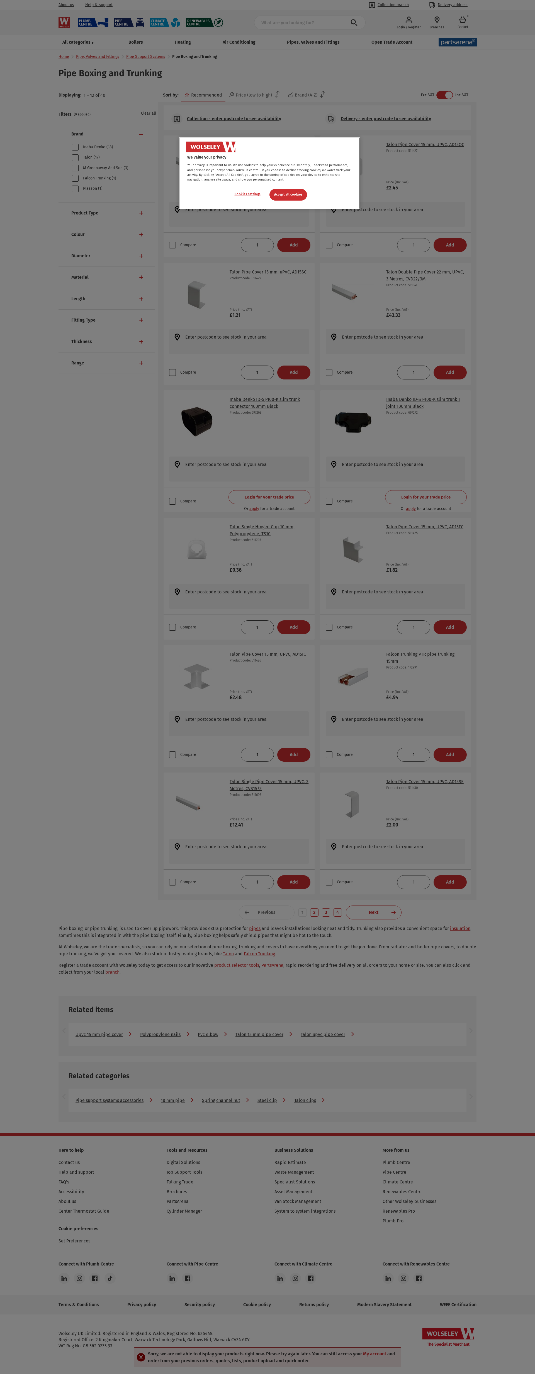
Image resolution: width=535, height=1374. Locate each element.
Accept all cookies (288, 194)
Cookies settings (248, 194)
